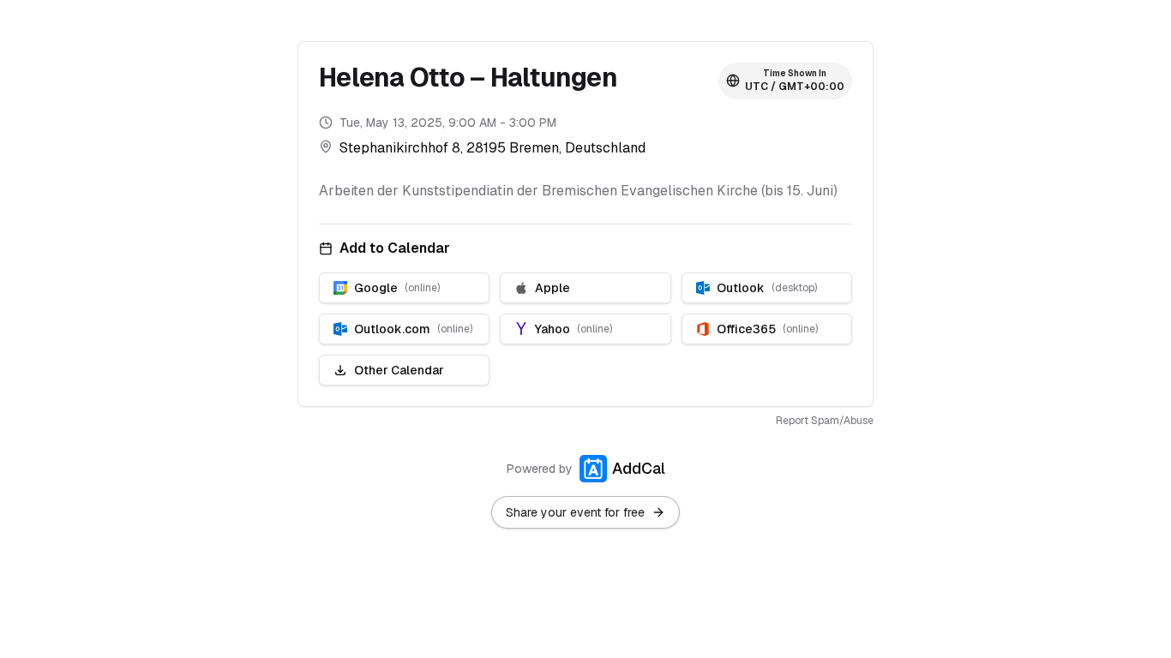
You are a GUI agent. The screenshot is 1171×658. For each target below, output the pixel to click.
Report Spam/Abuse (825, 421)
